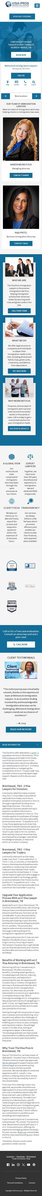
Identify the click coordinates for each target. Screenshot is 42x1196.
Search (33, 85)
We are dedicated (9, 1063)
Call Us (21, 75)
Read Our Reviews (21, 729)
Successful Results (19, 428)
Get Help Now (19, 371)
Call (25, 85)
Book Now (21, 55)
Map (7, 85)
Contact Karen (21, 175)
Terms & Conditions (15, 1183)
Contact (32, 1183)
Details (16, 85)
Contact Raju (21, 243)
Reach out (22, 1132)
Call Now (21, 644)
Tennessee (20, 1157)
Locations (10, 1157)
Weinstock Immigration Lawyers (21, 65)
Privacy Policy (21, 1178)
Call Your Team (19, 311)
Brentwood (31, 1157)
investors (11, 758)
